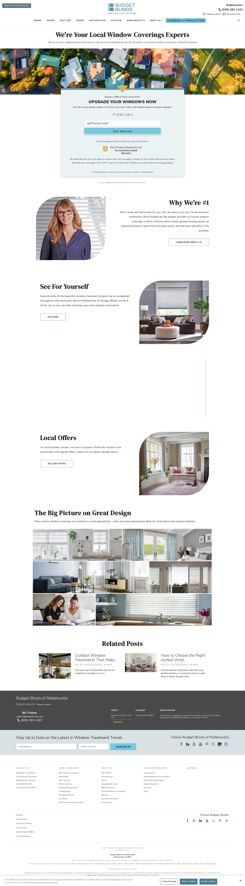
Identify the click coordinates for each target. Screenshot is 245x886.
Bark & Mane (64, 776)
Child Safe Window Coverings (113, 791)
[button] (211, 14)
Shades (51, 20)
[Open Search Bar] (238, 20)
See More (53, 317)
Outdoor (116, 20)
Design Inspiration (151, 784)
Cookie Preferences (23, 836)
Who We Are (106, 773)
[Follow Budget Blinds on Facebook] (181, 744)
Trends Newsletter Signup (154, 780)
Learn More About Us (189, 242)
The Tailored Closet (66, 795)
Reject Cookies (189, 881)
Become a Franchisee (109, 799)
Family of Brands (69, 768)
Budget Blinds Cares (109, 784)
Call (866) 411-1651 (24, 784)
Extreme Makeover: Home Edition (157, 776)
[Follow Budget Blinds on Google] (219, 744)
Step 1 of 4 (124, 115)
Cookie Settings (169, 881)
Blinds (37, 20)
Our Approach (107, 776)
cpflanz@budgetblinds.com (29, 716)
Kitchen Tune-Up (65, 784)
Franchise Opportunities (17, 6)
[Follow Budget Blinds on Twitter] (213, 744)
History (104, 780)
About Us (155, 20)
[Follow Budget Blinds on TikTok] (226, 820)
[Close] (240, 880)
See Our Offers (57, 463)
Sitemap (19, 815)
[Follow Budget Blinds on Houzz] (188, 744)
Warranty (104, 795)
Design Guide (149, 773)
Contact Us (23, 768)
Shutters (65, 20)
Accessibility (21, 828)
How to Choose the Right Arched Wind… (183, 658)
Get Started (122, 131)
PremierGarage (64, 791)
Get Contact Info (233, 14)
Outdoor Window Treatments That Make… (96, 658)
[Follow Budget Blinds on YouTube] (200, 744)
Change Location (44, 704)
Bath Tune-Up (64, 780)
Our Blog (191, 768)
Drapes (80, 20)
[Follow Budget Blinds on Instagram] (226, 744)
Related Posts (122, 643)
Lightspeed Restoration (68, 788)
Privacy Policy (166, 162)
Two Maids (63, 799)
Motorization (97, 20)
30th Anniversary (108, 788)
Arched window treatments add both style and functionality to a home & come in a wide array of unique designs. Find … (183, 673)
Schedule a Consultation (185, 20)
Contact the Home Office (26, 788)
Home (102, 183)
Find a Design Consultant (26, 776)
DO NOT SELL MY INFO (25, 832)
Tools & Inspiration (155, 768)
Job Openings (106, 802)
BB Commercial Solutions (69, 773)
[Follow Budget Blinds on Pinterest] (207, 744)
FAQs (146, 791)
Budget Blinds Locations (26, 780)
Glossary (147, 788)
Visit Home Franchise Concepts (71, 802)
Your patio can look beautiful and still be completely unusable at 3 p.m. (95, 672)
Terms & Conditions (24, 823)
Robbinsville (234, 5)
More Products (136, 20)
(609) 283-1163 (232, 9)
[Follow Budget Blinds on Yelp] (194, 744)
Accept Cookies (208, 881)
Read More (118, 722)
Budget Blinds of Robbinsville (116, 183)
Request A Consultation (25, 773)
